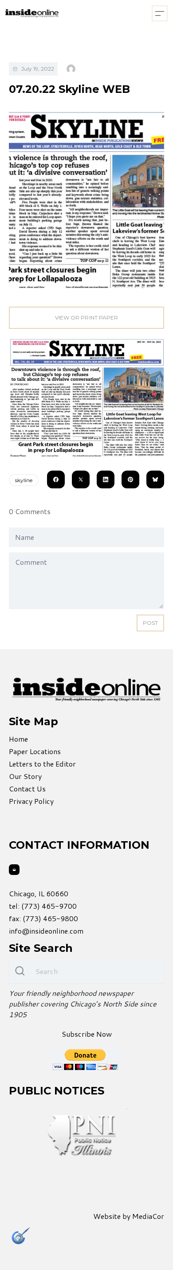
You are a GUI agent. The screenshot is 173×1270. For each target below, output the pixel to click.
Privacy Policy (31, 801)
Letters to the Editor (42, 764)
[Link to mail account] (14, 870)
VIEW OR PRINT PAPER (86, 317)
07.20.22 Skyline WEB (69, 89)
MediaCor (148, 1216)
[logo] (32, 13)
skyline (23, 480)
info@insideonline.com (46, 931)
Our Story (25, 776)
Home (18, 739)
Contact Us (27, 788)
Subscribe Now (87, 1034)
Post (150, 622)
